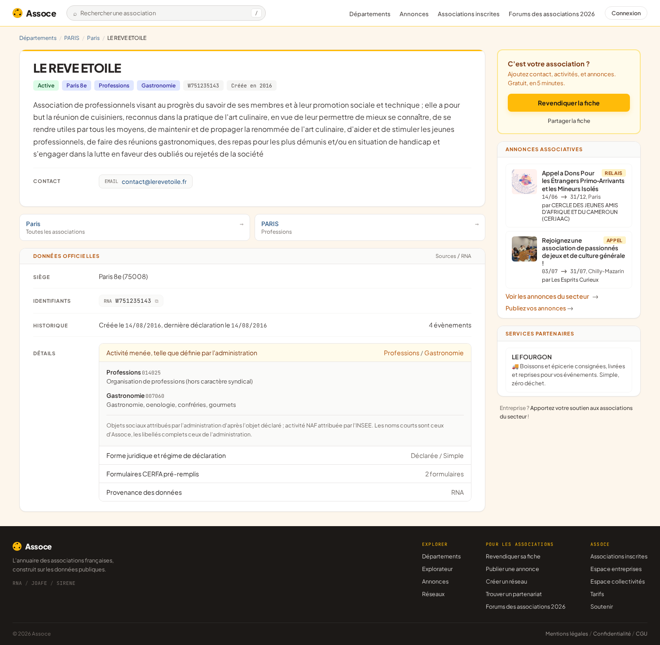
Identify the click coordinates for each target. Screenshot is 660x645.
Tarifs (597, 593)
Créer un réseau (506, 581)
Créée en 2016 (251, 85)
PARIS (71, 38)
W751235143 (203, 85)
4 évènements (450, 325)
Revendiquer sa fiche (513, 556)
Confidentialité (612, 633)
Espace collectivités (617, 581)
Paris (93, 38)
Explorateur (437, 568)
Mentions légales (567, 633)
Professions (114, 85)
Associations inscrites (469, 13)
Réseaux (433, 593)
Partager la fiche (569, 120)
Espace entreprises (616, 568)
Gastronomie (158, 85)
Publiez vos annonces (539, 308)
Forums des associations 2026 (525, 606)
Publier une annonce (512, 568)
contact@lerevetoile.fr (146, 181)
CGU (641, 633)
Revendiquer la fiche (569, 103)
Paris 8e (76, 85)
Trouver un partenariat (514, 593)
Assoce (41, 13)
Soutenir (601, 606)
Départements (370, 13)
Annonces (414, 13)
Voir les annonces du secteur (552, 296)
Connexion (626, 13)
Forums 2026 (552, 13)
